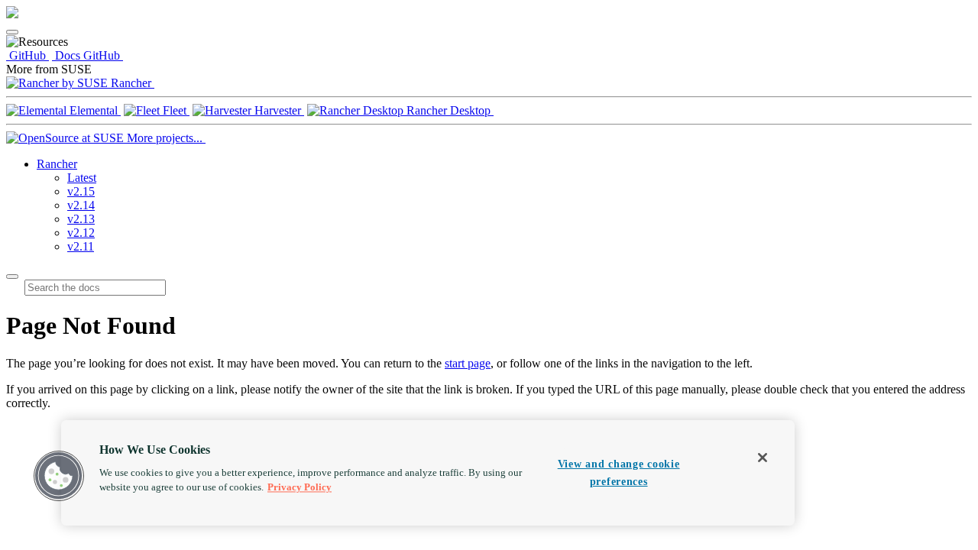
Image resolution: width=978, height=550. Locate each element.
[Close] (762, 457)
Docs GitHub (87, 55)
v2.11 (80, 246)
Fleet (174, 110)
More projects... (165, 137)
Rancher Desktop (448, 110)
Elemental (93, 110)
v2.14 (81, 205)
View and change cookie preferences (619, 472)
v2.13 (81, 218)
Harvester (277, 110)
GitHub (27, 55)
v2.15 (81, 191)
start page (468, 363)
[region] (428, 473)
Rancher (131, 82)
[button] (58, 475)
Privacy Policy (299, 487)
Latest (81, 177)
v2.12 (81, 232)
